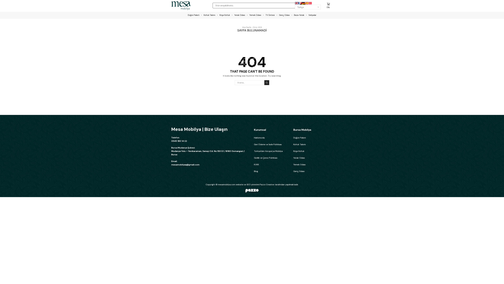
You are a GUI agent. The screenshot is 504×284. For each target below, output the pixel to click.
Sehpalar (312, 15)
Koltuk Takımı (209, 15)
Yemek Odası (255, 15)
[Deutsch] (303, 3)
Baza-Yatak (299, 15)
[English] (296, 3)
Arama (266, 82)
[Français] (300, 3)
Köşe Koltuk (225, 15)
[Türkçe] (310, 3)
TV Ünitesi (270, 15)
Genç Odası (284, 15)
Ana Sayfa (246, 27)
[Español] (307, 3)
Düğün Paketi (193, 15)
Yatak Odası (239, 15)
